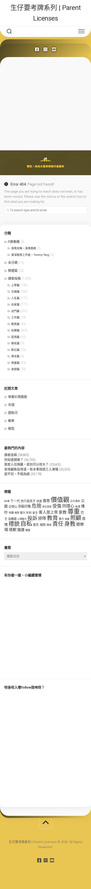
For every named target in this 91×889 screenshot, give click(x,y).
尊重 (74, 511)
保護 (39, 501)
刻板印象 (24, 506)
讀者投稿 (14, 278)
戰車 (11, 421)
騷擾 (21, 530)
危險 (36, 506)
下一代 (15, 501)
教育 (52, 518)
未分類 (13, 262)
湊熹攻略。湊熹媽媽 (23, 248)
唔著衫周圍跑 (17, 397)
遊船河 (13, 413)
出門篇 (15, 311)
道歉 (13, 529)
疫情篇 (15, 336)
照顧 (75, 518)
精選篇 (13, 271)
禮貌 (13, 523)
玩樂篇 (15, 330)
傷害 (46, 501)
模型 (11, 429)
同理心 (68, 506)
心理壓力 (22, 519)
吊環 (11, 405)
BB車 (7, 501)
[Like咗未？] (37, 49)
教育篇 (15, 324)
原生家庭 (47, 506)
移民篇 (15, 343)
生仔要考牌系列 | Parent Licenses (45, 13)
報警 (17, 513)
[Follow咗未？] (45, 49)
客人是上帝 (48, 512)
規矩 (43, 524)
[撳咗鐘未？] (54, 49)
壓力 (22, 512)
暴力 (61, 518)
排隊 (42, 518)
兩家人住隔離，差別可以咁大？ (26, 464)
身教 (69, 524)
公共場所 (75, 501)
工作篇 (15, 317)
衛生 (36, 524)
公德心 (12, 506)
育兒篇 (15, 356)
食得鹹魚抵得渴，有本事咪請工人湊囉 (31, 469)
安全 (35, 512)
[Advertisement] (45, 102)
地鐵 (11, 512)
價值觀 (60, 499)
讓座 (49, 524)
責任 (57, 524)
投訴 (32, 518)
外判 (29, 512)
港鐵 (67, 519)
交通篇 (15, 291)
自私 (26, 523)
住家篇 (15, 304)
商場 (77, 506)
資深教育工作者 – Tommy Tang (30, 254)
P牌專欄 (13, 242)
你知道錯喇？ (13, 460)
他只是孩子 (28, 501)
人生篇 (15, 298)
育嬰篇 (15, 362)
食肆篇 (15, 369)
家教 (63, 512)
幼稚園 (12, 518)
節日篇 (15, 349)
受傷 (56, 506)
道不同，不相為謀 (17, 474)
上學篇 (15, 285)
